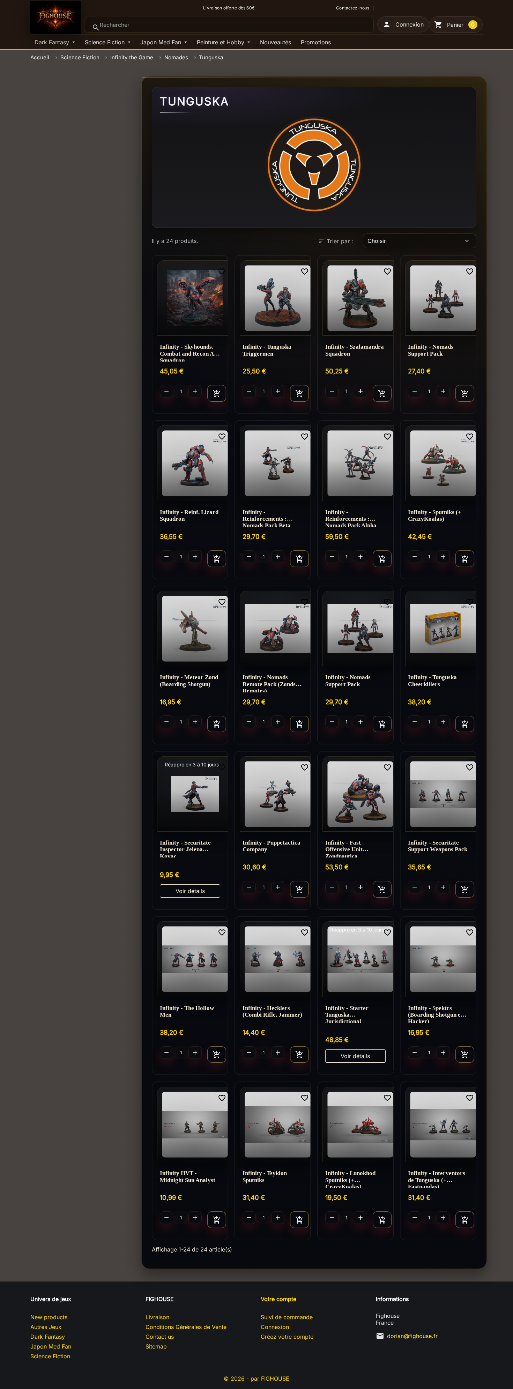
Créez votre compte (287, 1336)
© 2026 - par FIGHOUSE (256, 1378)
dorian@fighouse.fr (412, 1335)
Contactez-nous (352, 8)
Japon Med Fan (161, 42)
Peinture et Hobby (221, 42)
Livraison (157, 1317)
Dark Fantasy (53, 42)
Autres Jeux (45, 1326)
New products (48, 1317)
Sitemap (156, 1346)
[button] (403, 24)
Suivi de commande (287, 1317)
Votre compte (278, 1298)
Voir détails (190, 890)
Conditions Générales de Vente (186, 1326)
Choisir (418, 240)
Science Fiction (105, 42)
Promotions (316, 42)
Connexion (275, 1326)
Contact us (160, 1336)
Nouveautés (275, 42)
